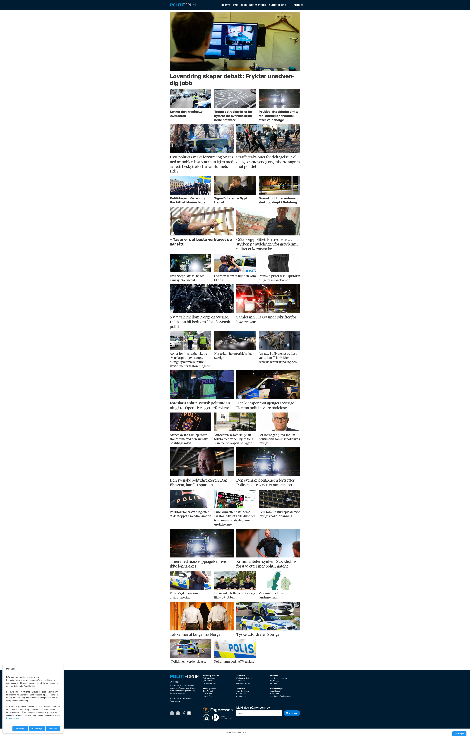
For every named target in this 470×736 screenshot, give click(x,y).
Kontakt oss (257, 5)
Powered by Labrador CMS (235, 732)
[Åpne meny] (298, 5)
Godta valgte (36, 728)
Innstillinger (459, 734)
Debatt (226, 5)
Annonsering (277, 5)
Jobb (244, 5)
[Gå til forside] (194, 4)
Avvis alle (53, 728)
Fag (235, 5)
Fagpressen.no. (13, 718)
